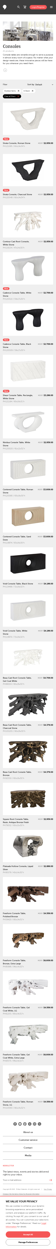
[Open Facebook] (15, 1124)
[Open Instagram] (34, 1124)
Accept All (28, 1234)
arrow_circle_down (5, 70)
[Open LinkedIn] (29, 1124)
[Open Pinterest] (25, 1124)
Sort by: (31, 84)
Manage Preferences (28, 1242)
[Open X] (39, 1124)
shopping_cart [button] (25, 7)
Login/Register (38, 7)
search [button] (18, 7)
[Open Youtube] (20, 1124)
